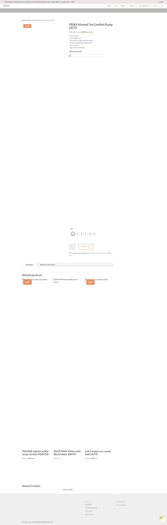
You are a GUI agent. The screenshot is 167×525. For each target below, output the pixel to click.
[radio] (73, 234)
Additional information (47, 265)
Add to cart (86, 247)
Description (29, 265)
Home (24, 20)
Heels (97, 253)
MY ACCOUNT (143, 6)
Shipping (88, 504)
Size (71, 229)
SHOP (123, 6)
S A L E (116, 6)
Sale (106, 253)
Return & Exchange (91, 508)
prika (70, 255)
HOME (109, 6)
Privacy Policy (121, 505)
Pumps (29, 20)
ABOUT (132, 6)
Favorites (92, 253)
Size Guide (88, 511)
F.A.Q (155, 6)
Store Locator (89, 514)
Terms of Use (121, 502)
